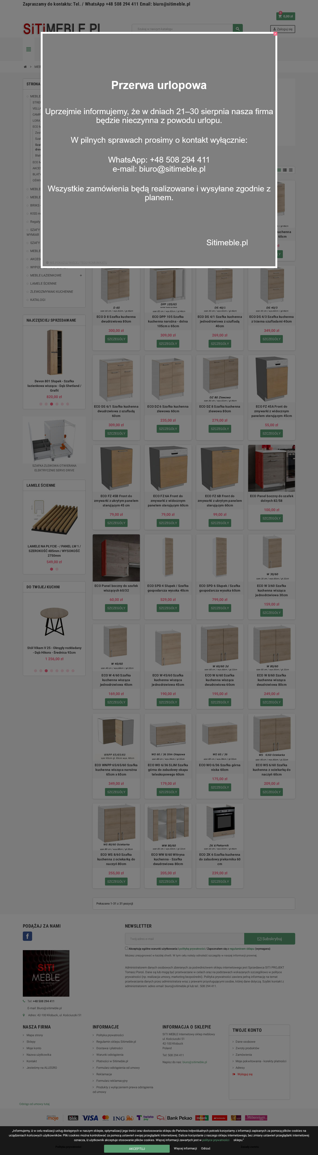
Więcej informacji (186, 1148)
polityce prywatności (215, 1140)
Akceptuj (137, 1149)
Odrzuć (205, 1148)
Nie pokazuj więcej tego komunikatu (78, 262)
